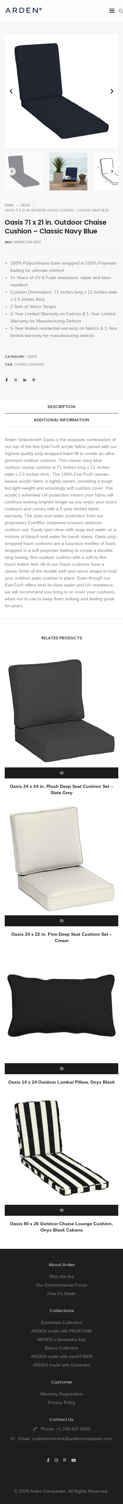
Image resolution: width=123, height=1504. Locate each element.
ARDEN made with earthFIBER (61, 1356)
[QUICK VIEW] (61, 772)
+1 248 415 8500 (73, 1428)
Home (9, 205)
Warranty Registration (61, 1393)
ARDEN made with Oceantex (61, 1364)
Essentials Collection (61, 1322)
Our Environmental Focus (61, 1285)
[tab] (61, 406)
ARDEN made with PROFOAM (61, 1330)
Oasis (25, 205)
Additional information (61, 420)
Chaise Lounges (29, 364)
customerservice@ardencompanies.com (72, 1438)
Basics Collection (62, 1347)
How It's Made (61, 1293)
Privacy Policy (61, 1402)
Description (61, 407)
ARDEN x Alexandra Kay (61, 1339)
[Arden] (23, 15)
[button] (112, 91)
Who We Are (61, 1276)
